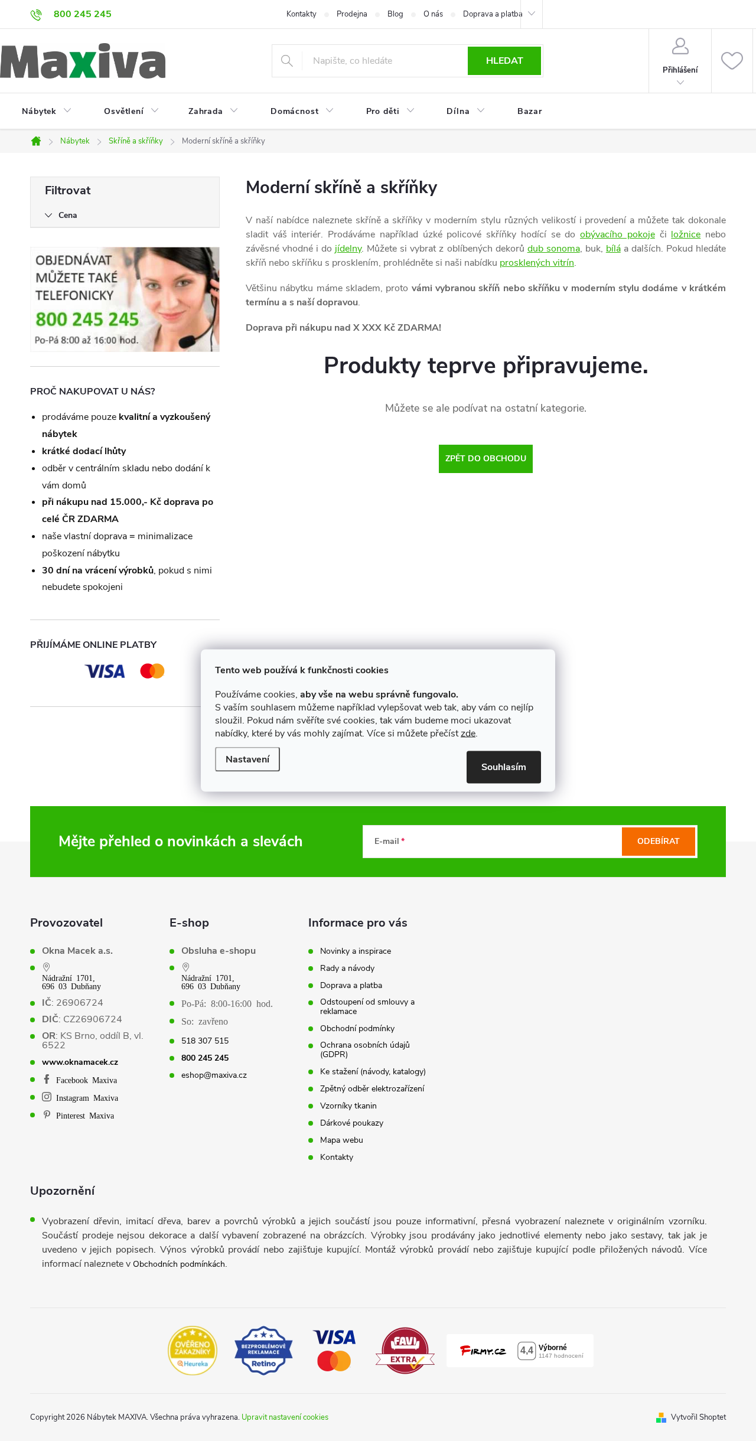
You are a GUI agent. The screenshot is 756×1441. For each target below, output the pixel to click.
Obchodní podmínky (357, 1029)
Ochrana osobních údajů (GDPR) (365, 1050)
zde (468, 733)
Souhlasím (503, 767)
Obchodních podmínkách (179, 1264)
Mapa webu (341, 1140)
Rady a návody (347, 968)
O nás (433, 14)
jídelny (348, 248)
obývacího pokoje (617, 234)
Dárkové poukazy (351, 1123)
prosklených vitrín (537, 262)
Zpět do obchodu (485, 458)
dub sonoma (553, 248)
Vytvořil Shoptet (698, 1417)
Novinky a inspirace (355, 951)
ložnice (685, 234)
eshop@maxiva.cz (214, 1075)
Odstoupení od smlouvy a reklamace (367, 1006)
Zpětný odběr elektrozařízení (372, 1089)
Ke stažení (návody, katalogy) (373, 1072)
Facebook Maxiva (86, 1079)
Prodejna (352, 14)
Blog (395, 14)
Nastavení (247, 759)
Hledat (504, 60)
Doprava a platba (493, 14)
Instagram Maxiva (87, 1097)
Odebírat (658, 841)
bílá (613, 248)
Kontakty (301, 14)
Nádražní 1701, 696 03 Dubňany (71, 981)
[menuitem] (39, 111)
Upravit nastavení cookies (285, 1417)
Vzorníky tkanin (348, 1106)
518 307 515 (205, 1041)
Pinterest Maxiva (85, 1115)
